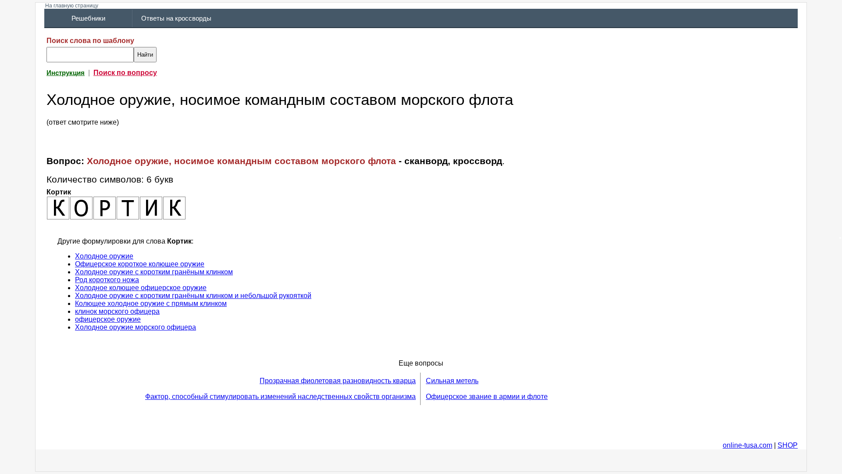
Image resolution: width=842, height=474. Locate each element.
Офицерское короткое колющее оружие (139, 264)
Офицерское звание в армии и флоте (487, 396)
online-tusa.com (747, 445)
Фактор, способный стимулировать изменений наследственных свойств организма (280, 396)
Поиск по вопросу (125, 72)
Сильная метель (452, 380)
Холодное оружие (104, 256)
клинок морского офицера (117, 311)
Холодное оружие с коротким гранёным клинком (154, 272)
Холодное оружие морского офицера (135, 327)
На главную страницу (71, 6)
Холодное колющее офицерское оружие (141, 287)
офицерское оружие (108, 319)
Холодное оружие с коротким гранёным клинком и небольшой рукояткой (193, 295)
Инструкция (65, 72)
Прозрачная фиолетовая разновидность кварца (338, 380)
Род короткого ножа (107, 280)
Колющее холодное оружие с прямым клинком (151, 303)
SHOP (788, 445)
